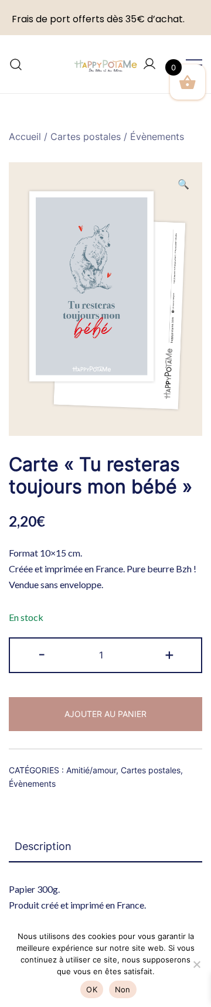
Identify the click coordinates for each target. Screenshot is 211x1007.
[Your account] (149, 64)
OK (91, 989)
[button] (183, 184)
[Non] (196, 964)
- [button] (41, 654)
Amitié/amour (91, 770)
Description (43, 846)
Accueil (25, 136)
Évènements (157, 136)
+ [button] (169, 654)
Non (123, 989)
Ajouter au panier (105, 714)
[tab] (105, 847)
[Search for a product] (16, 64)
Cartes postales (85, 136)
